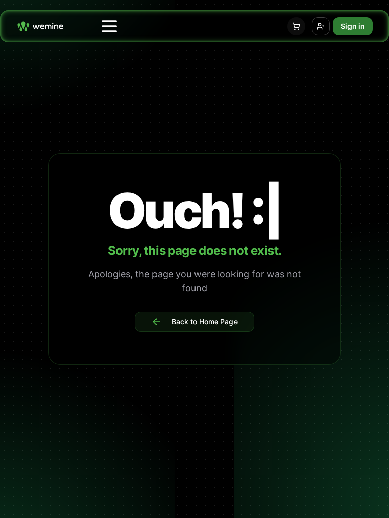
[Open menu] (109, 26)
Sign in (353, 26)
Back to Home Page (205, 321)
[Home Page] (40, 26)
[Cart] (296, 26)
